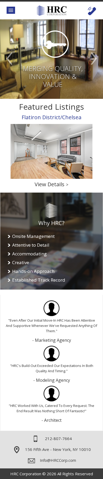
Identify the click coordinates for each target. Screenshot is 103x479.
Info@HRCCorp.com (58, 460)
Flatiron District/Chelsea (51, 117)
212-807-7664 (58, 438)
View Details (51, 184)
